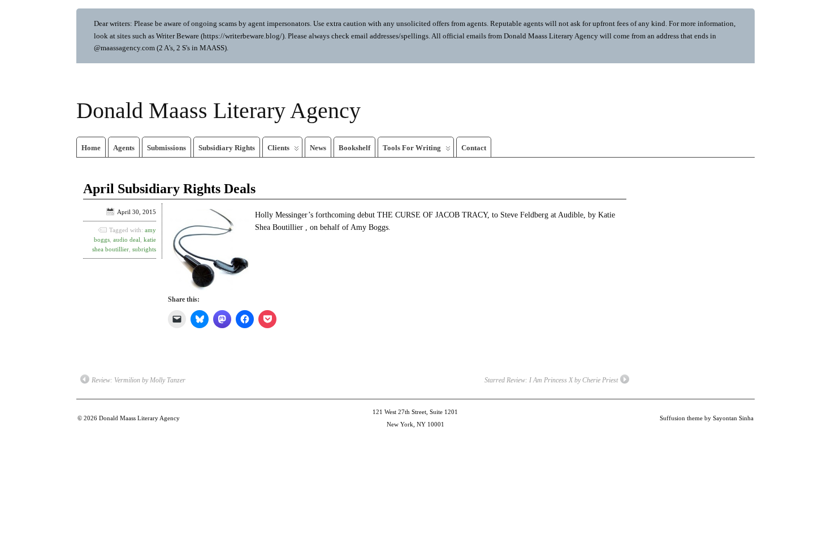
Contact (473, 147)
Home (91, 147)
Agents (124, 147)
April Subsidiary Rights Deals (169, 188)
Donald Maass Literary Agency (218, 110)
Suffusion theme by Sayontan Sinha (707, 418)
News (318, 147)
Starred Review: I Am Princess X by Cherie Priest (551, 380)
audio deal (126, 239)
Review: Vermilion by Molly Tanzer (138, 380)
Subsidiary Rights (226, 147)
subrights (144, 249)
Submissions (166, 147)
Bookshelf (354, 147)
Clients (278, 147)
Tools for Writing (412, 147)
